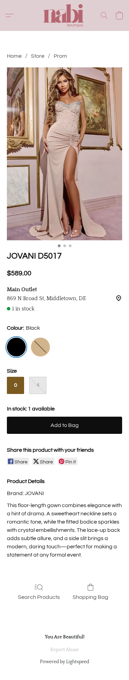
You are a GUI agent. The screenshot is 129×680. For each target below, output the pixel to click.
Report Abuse (64, 649)
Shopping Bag (90, 597)
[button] (64, 15)
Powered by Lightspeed (64, 662)
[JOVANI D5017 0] (64, 153)
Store (37, 56)
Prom (60, 56)
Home (14, 56)
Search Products (39, 597)
